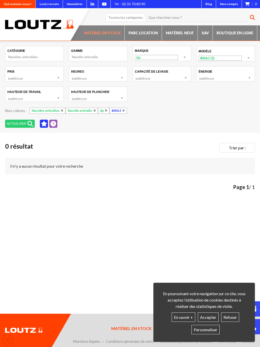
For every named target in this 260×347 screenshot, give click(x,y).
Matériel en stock (102, 33)
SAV (205, 33)
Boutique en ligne (235, 33)
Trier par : (237, 147)
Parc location (143, 33)
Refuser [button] (230, 317)
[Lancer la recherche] (250, 17)
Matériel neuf (180, 33)
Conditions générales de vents (130, 341)
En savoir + (183, 317)
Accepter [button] (208, 317)
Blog (208, 4)
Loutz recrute (49, 4)
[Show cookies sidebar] (8, 339)
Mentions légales (86, 341)
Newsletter (75, 4)
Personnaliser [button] (205, 329)
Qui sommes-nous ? (18, 4)
